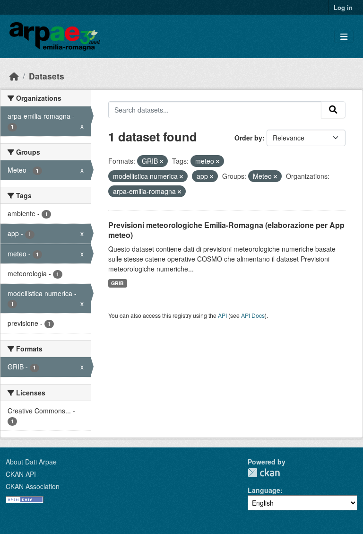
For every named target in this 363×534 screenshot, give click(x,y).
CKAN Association (33, 486)
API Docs (253, 315)
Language (264, 490)
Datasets (46, 76)
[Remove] (161, 161)
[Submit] (333, 109)
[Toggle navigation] (344, 37)
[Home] (14, 76)
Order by (248, 137)
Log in (343, 7)
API (222, 315)
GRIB (117, 283)
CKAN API (21, 474)
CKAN (264, 473)
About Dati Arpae (31, 461)
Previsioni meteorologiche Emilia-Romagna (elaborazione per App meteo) (226, 229)
